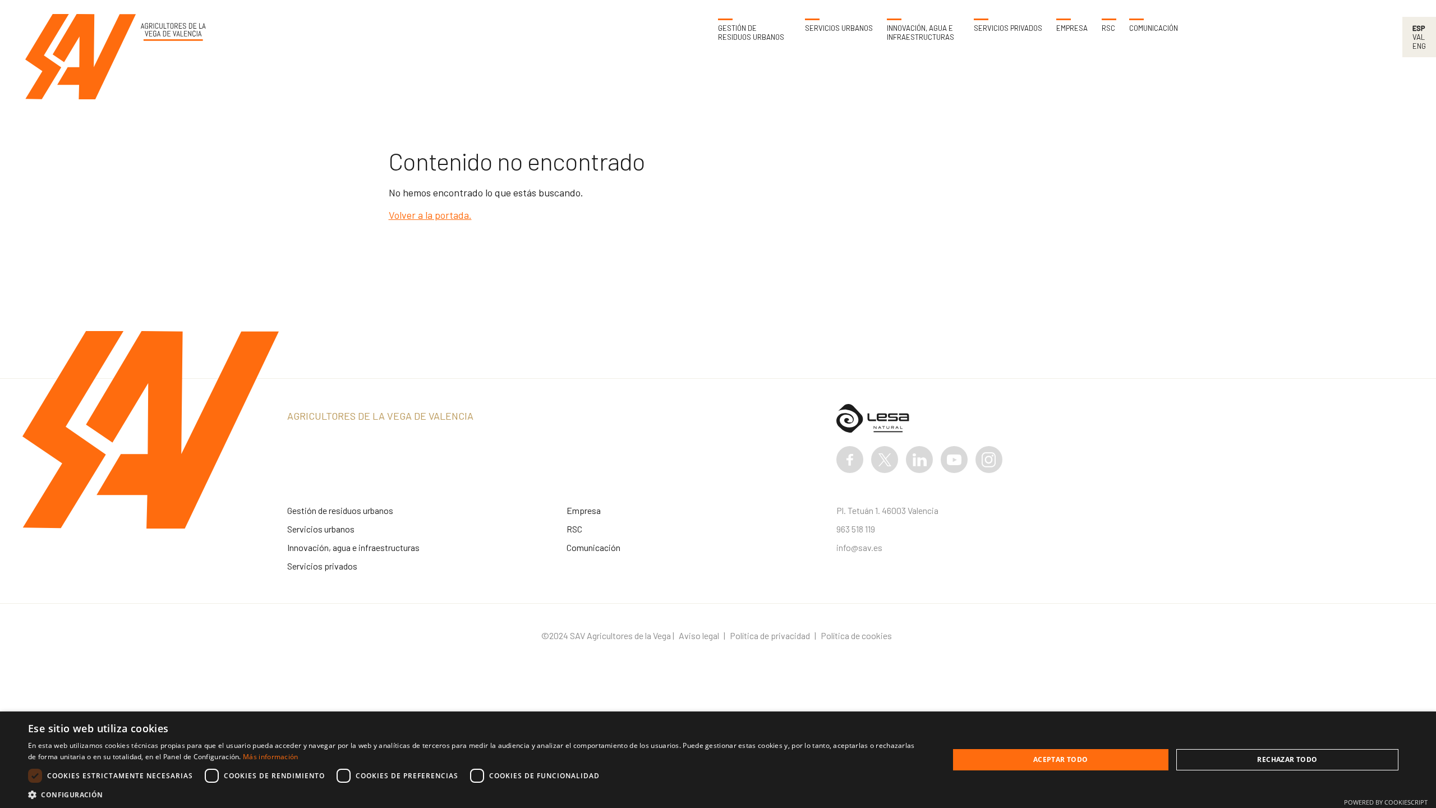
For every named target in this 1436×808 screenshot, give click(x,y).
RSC (1108, 28)
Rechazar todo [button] (1287, 759)
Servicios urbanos (839, 28)
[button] (475, 794)
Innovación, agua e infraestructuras (920, 33)
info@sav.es (859, 547)
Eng (1419, 46)
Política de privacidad (770, 635)
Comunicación (1153, 28)
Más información (270, 756)
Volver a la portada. (430, 215)
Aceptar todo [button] (1060, 759)
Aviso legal (699, 635)
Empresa (1072, 28)
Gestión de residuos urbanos (751, 33)
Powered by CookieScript (1386, 802)
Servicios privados (1008, 28)
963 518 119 (855, 529)
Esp (1418, 28)
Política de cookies (856, 635)
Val (1418, 37)
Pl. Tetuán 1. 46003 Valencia (887, 510)
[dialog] (718, 759)
